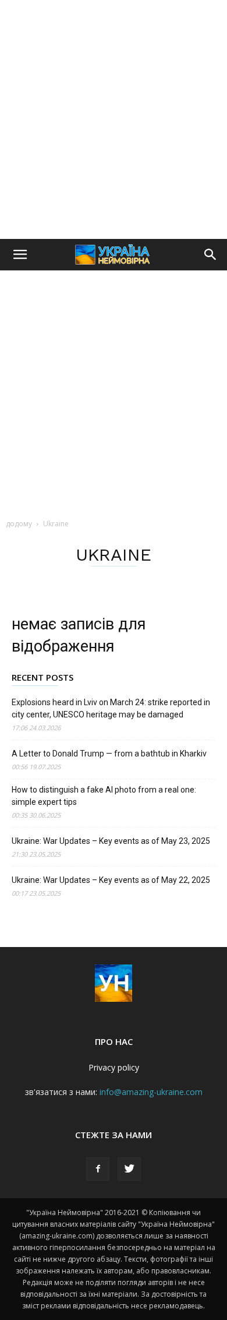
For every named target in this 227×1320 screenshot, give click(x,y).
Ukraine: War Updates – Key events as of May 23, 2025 (111, 841)
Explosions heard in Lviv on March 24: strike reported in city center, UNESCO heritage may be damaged (111, 708)
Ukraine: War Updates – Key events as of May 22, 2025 (111, 880)
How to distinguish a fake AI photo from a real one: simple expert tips (104, 796)
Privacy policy (113, 1067)
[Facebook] (97, 1169)
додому (19, 524)
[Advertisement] (113, 119)
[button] (19, 254)
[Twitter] (129, 1169)
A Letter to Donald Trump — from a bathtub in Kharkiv (109, 753)
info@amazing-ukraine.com (151, 1091)
